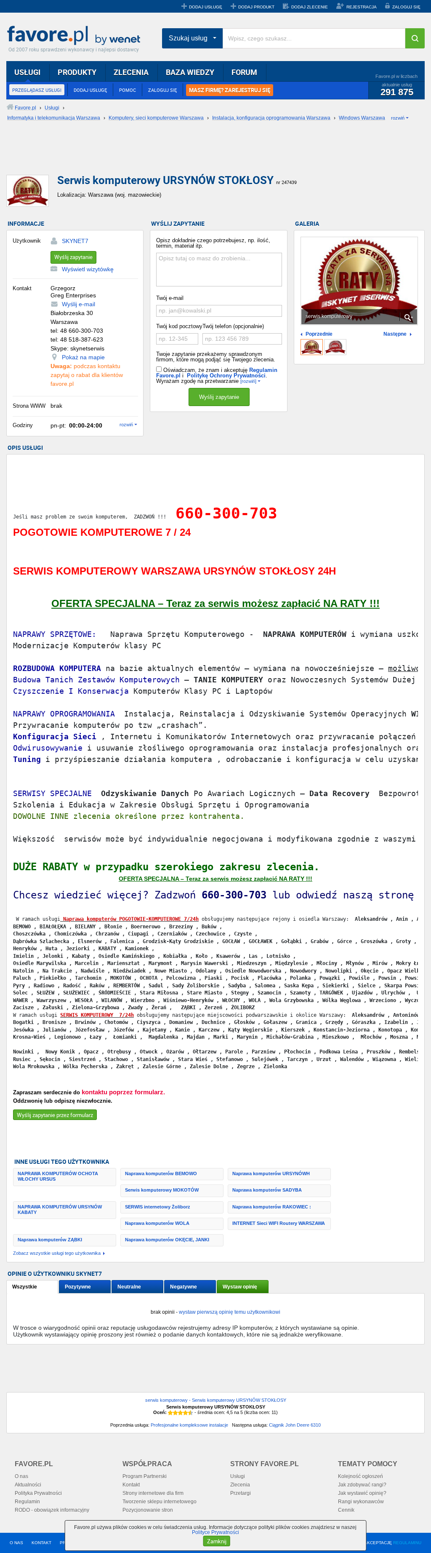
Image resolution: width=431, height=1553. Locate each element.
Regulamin (27, 1502)
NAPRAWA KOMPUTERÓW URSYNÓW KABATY (60, 1209)
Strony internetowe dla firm (153, 1493)
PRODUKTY (77, 72)
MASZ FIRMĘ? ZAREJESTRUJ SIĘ (229, 90)
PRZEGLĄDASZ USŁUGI (36, 90)
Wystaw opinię (240, 1287)
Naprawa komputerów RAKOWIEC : (271, 1206)
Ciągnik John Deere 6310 (295, 1424)
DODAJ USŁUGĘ (205, 7)
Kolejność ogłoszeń (360, 1476)
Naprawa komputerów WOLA (157, 1223)
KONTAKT (41, 1542)
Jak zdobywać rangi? (362, 1485)
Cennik (346, 1510)
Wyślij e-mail (78, 304)
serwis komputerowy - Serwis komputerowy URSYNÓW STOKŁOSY (215, 1400)
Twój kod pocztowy (179, 326)
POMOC (127, 90)
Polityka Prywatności (38, 1493)
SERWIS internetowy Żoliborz (157, 1206)
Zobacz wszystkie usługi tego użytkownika (57, 1253)
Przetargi (240, 1493)
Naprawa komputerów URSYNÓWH (271, 1173)
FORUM (244, 72)
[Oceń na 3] (180, 1412)
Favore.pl (75, 35)
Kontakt (131, 1485)
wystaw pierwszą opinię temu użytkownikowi (229, 1312)
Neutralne (129, 1287)
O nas (21, 1476)
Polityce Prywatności (215, 1532)
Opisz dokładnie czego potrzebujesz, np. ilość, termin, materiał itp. (213, 243)
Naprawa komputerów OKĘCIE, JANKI (167, 1239)
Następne (395, 334)
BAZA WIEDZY (190, 72)
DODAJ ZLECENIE (309, 7)
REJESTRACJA (361, 7)
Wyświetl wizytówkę (88, 269)
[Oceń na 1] (170, 1412)
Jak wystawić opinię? (362, 1493)
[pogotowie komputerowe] (335, 347)
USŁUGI (27, 72)
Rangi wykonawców (361, 1502)
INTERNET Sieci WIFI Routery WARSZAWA (278, 1223)
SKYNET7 (75, 241)
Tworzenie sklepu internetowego (159, 1502)
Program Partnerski (144, 1476)
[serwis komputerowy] (312, 347)
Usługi (237, 1476)
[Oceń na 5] (190, 1412)
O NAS (16, 1542)
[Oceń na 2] (175, 1412)
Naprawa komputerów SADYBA (267, 1189)
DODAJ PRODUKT (256, 7)
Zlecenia (240, 1485)
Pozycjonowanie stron (147, 1510)
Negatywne (183, 1287)
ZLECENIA (131, 72)
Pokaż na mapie (83, 357)
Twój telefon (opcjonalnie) (233, 326)
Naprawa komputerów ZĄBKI (50, 1239)
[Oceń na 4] (185, 1412)
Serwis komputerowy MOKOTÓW (162, 1189)
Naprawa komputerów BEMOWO (161, 1173)
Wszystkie (24, 1287)
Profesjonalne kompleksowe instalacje (189, 1424)
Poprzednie (319, 334)
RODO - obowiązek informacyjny (52, 1510)
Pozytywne (78, 1287)
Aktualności (28, 1485)
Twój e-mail (170, 298)
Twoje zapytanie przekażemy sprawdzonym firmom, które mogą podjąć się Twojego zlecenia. (215, 356)
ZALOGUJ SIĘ (406, 7)
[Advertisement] (210, 155)
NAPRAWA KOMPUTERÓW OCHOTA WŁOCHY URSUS (58, 1176)
